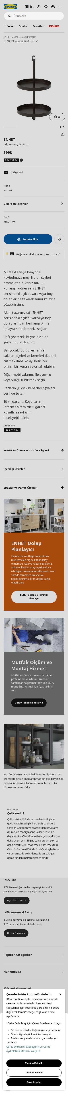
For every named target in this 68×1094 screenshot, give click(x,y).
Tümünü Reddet (34, 1072)
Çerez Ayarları (34, 1082)
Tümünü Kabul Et (34, 1063)
